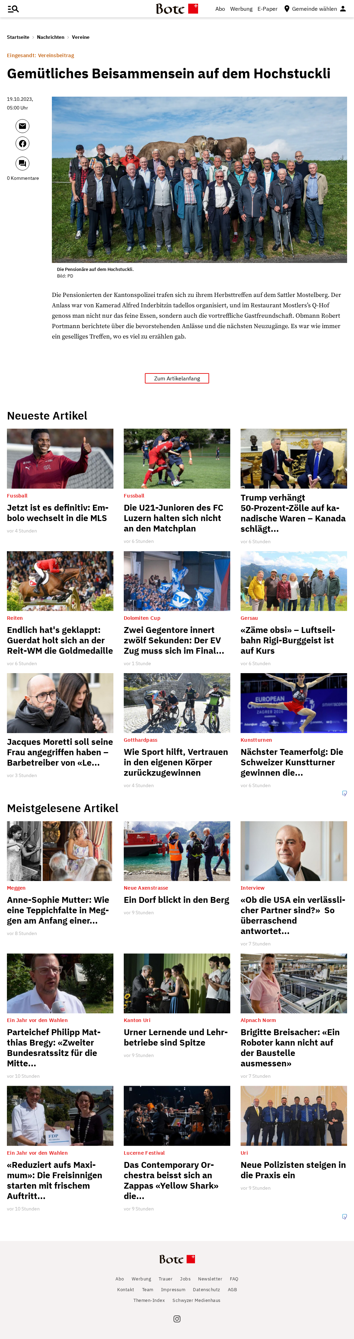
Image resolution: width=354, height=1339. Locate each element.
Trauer (166, 1279)
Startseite (18, 37)
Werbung (241, 8)
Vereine (81, 37)
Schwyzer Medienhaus (197, 1300)
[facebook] (32, 146)
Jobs (185, 1279)
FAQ (234, 1279)
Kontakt (125, 1290)
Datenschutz (206, 1290)
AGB (232, 1290)
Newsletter (210, 1279)
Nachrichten (50, 37)
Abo (220, 8)
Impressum (173, 1290)
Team (147, 1290)
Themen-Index (149, 1300)
